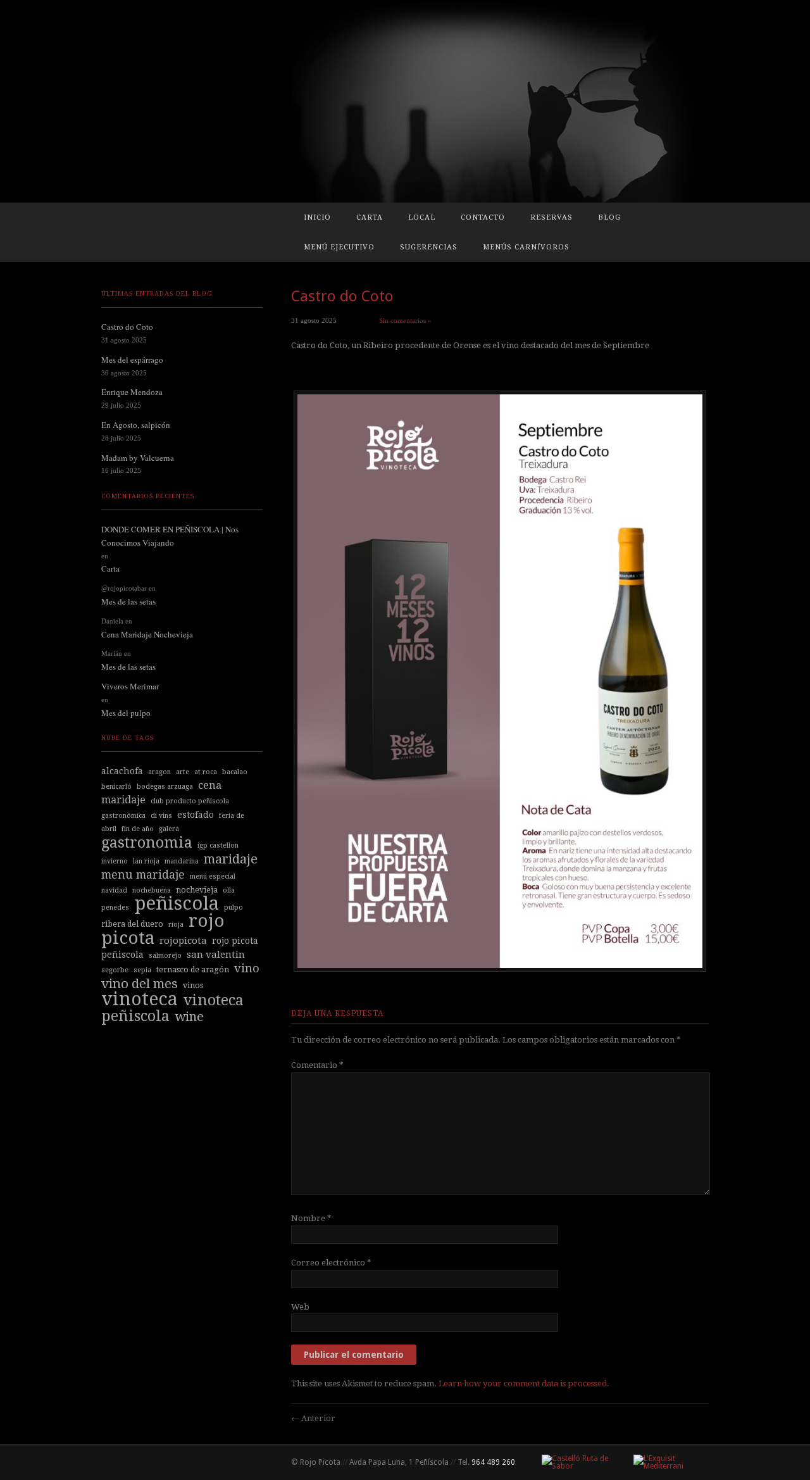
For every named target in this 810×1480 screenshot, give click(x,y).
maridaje (231, 859)
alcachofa (122, 771)
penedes (115, 907)
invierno (114, 861)
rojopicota (183, 940)
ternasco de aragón (192, 969)
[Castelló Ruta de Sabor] (577, 1462)
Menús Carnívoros (526, 247)
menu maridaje (143, 874)
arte (182, 772)
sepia (142, 970)
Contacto (483, 217)
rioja (176, 924)
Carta (369, 217)
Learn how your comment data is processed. (524, 1383)
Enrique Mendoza (132, 392)
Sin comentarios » (405, 320)
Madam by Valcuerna (137, 457)
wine (189, 1016)
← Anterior (313, 1418)
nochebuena (151, 890)
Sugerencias (429, 247)
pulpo (233, 907)
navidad (114, 890)
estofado (195, 815)
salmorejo (165, 955)
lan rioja (146, 861)
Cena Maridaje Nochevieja (147, 634)
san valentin (216, 954)
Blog (609, 217)
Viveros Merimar (130, 686)
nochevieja (197, 889)
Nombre (311, 1218)
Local (421, 217)
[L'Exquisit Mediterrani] (666, 1462)
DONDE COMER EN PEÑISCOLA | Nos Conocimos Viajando (170, 536)
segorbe (114, 970)
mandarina (182, 861)
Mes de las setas (128, 601)
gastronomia (146, 842)
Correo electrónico (331, 1262)
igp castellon (218, 845)
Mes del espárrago (132, 359)
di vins (161, 816)
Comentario (317, 1065)
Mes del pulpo (126, 712)
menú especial (212, 876)
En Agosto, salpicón (135, 424)
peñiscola (176, 903)
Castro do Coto (127, 326)
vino (246, 968)
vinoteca (139, 999)
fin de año (138, 829)
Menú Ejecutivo (339, 247)
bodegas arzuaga (165, 786)
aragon (159, 772)
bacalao (234, 772)
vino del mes (139, 983)
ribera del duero (132, 924)
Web (300, 1307)
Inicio (317, 217)
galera (169, 829)
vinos (193, 985)
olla (229, 890)
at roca (205, 772)
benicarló (116, 786)
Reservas (551, 217)
